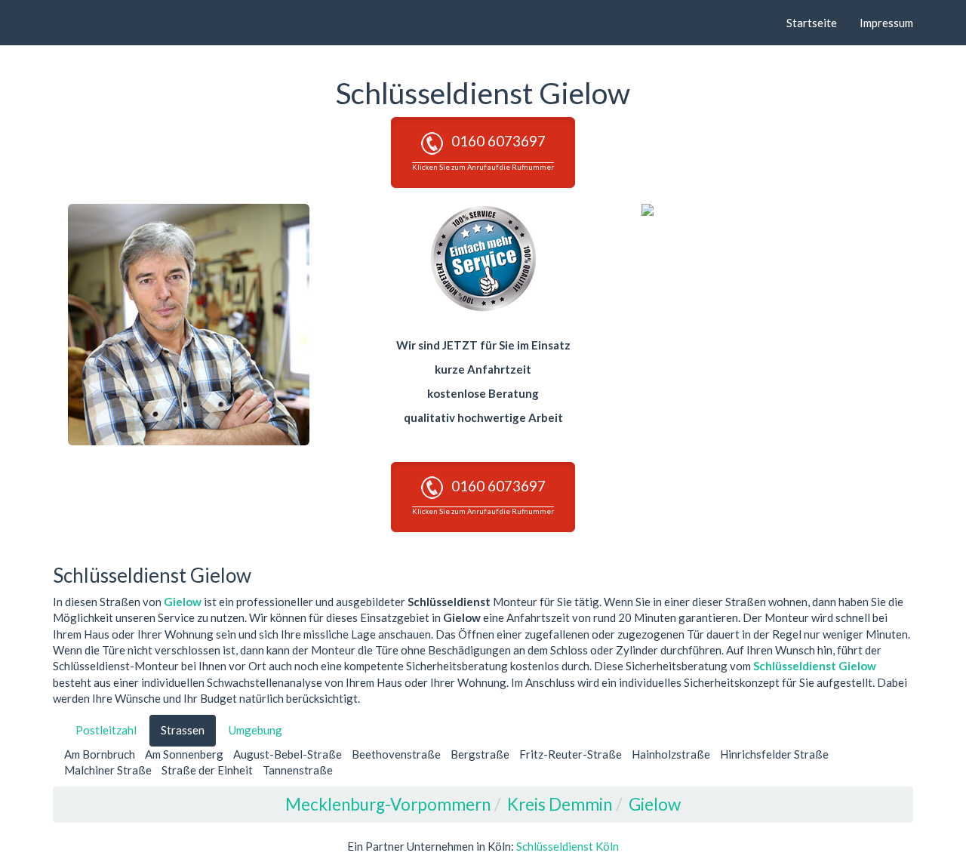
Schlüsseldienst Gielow (814, 666)
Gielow (183, 601)
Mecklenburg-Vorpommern (388, 804)
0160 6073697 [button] (483, 151)
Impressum (886, 22)
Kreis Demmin (559, 804)
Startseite (811, 22)
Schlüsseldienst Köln (567, 846)
